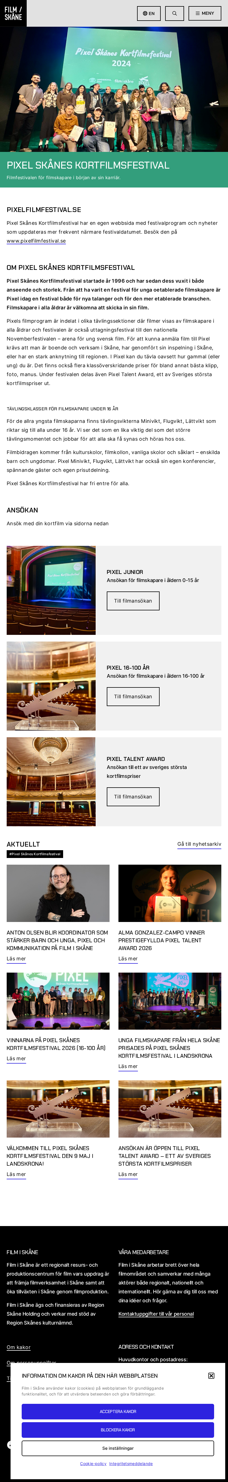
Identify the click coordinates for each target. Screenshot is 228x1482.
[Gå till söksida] (174, 13)
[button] (211, 1376)
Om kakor (19, 1347)
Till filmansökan (133, 601)
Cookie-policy (93, 1463)
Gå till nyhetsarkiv (199, 844)
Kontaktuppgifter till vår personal (156, 1314)
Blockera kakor (118, 1430)
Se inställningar (118, 1448)
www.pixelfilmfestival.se (36, 241)
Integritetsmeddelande (131, 1463)
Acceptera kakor (118, 1411)
